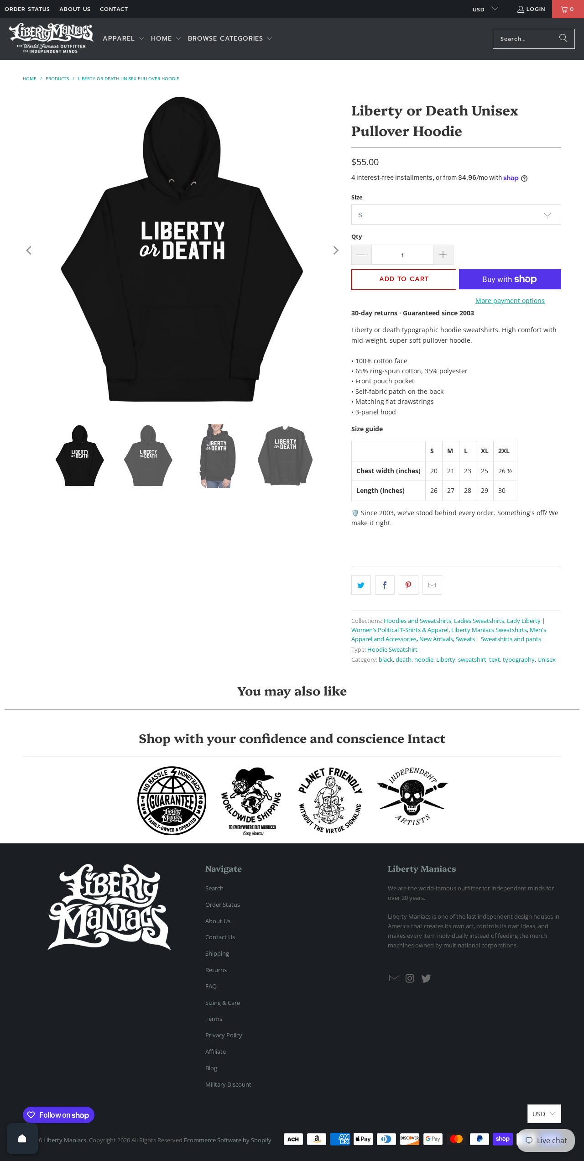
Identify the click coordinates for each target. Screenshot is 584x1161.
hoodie (423, 660)
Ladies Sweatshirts (479, 621)
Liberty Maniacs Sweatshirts (489, 630)
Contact (114, 9)
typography (519, 660)
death (404, 660)
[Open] (22, 1138)
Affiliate (215, 1051)
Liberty (445, 660)
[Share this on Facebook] (385, 585)
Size (357, 197)
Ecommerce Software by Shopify (227, 1140)
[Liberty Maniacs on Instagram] (410, 978)
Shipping (217, 953)
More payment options (510, 300)
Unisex (546, 660)
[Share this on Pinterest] (408, 585)
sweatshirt (472, 660)
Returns (216, 970)
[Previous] (29, 250)
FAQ (211, 986)
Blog (211, 1068)
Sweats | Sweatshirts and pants (498, 639)
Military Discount (228, 1084)
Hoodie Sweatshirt (392, 650)
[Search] (563, 39)
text (494, 660)
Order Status (27, 9)
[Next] (335, 250)
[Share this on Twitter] (361, 585)
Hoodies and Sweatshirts (417, 621)
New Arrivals (436, 639)
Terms (213, 1019)
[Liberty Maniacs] (51, 39)
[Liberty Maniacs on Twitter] (426, 978)
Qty (356, 236)
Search (214, 888)
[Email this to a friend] (432, 585)
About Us (75, 9)
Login (536, 9)
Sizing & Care (222, 1003)
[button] (124, 39)
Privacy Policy (223, 1035)
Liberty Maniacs (64, 1140)
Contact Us (220, 937)
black (386, 660)
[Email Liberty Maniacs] (395, 978)
